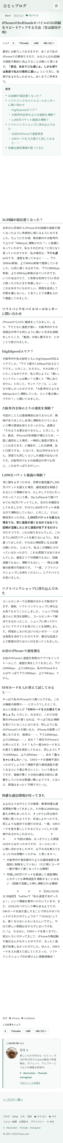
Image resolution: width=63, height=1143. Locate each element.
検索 (29, 1116)
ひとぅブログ (14, 5)
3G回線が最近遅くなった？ (25, 96)
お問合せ (23, 1121)
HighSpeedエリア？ (24, 110)
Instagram (26, 1077)
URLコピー (49, 43)
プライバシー (37, 1121)
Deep (15, 1116)
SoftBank (29, 1018)
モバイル (33, 15)
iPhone (16, 1018)
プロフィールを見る (30, 1082)
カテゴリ (41, 1116)
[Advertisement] (31, 188)
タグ (53, 1116)
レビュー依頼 (10, 1121)
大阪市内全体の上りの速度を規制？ (33, 115)
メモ (22, 1116)
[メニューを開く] (56, 5)
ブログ (6, 1116)
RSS (51, 1121)
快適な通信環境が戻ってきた (26, 148)
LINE (36, 43)
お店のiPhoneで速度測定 (27, 134)
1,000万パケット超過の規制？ (30, 120)
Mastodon (29, 1073)
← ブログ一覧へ (13, 1099)
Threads (24, 43)
